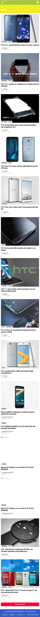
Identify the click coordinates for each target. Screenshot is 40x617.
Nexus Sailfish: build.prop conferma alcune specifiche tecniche (17, 413)
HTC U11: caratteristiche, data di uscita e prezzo (20, 45)
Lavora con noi (21, 614)
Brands (4, 546)
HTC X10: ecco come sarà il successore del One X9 (19, 208)
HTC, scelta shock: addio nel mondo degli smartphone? (17, 372)
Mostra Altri (20, 604)
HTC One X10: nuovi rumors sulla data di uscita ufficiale (19, 167)
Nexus (4, 408)
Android (9, 326)
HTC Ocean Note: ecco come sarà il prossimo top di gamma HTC (18, 126)
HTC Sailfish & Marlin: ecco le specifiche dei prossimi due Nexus (18, 427)
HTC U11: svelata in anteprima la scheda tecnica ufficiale (20, 85)
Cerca (37, 2)
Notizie (4, 41)
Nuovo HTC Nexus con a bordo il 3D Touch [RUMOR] (17, 468)
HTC (10, 41)
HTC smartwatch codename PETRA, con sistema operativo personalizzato (17, 550)
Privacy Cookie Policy (32, 614)
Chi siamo (12, 614)
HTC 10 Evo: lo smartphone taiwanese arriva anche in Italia (18, 331)
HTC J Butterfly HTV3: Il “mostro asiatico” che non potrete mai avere (19, 591)
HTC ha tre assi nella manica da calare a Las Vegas (18, 249)
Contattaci (4, 614)
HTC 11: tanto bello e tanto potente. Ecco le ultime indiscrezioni (18, 290)
